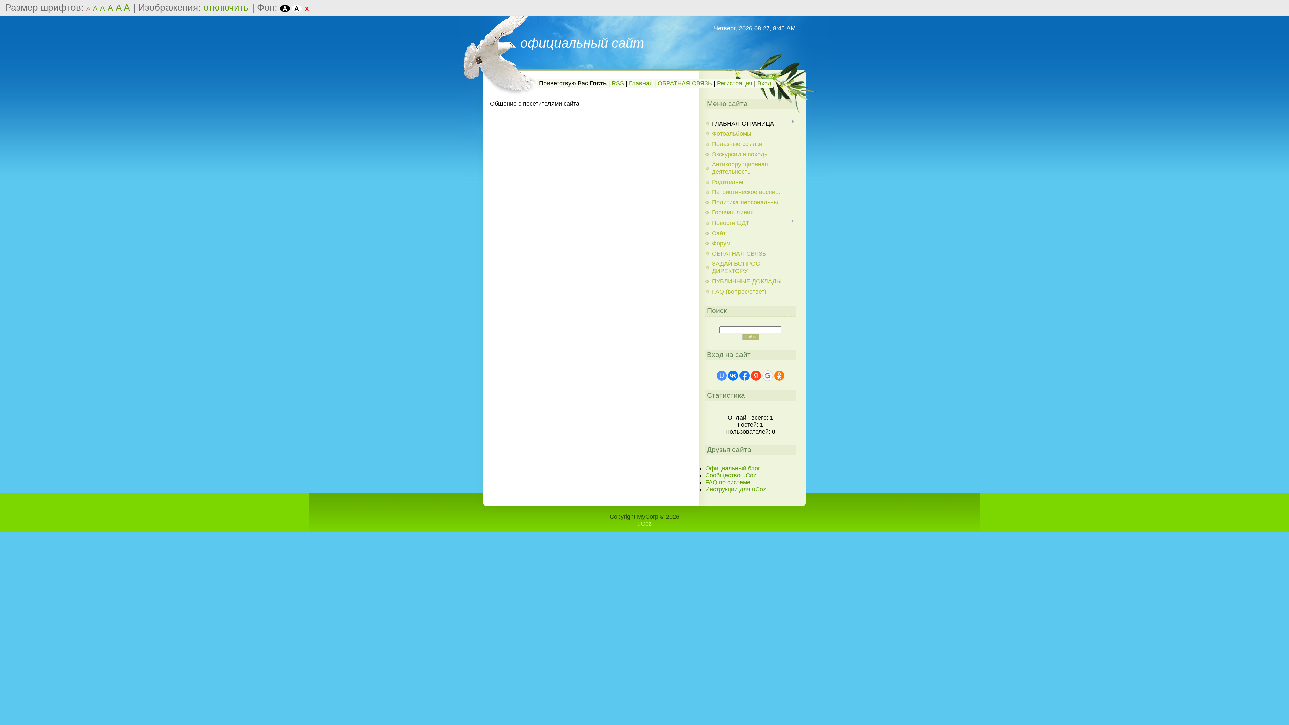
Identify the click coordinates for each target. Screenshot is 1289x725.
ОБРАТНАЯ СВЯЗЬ (685, 83)
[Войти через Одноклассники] (779, 376)
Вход (764, 83)
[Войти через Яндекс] (756, 376)
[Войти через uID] (722, 376)
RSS (618, 83)
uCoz (644, 523)
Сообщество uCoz (730, 475)
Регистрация (734, 83)
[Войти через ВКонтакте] (733, 376)
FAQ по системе (727, 482)
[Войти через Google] (767, 375)
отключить (226, 7)
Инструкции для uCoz (735, 489)
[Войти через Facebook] (744, 376)
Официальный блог (732, 468)
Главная (641, 83)
